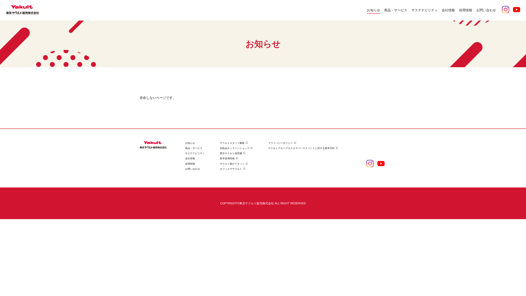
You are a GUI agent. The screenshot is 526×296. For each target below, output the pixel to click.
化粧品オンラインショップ (234, 148)
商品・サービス (193, 148)
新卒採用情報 (227, 158)
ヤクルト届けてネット (232, 163)
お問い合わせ (486, 10)
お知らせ (373, 10)
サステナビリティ (195, 153)
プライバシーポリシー (280, 143)
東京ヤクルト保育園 (231, 153)
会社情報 (190, 158)
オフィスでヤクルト (231, 169)
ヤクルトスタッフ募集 (232, 143)
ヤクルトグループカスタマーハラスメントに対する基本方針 (301, 148)
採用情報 (190, 163)
